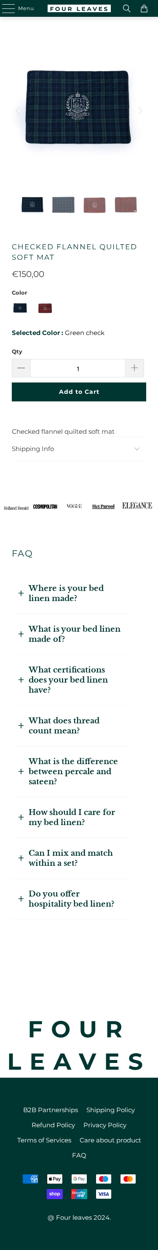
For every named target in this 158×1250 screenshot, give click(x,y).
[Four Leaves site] (79, 8)
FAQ (79, 1155)
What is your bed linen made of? (75, 634)
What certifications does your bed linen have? (68, 680)
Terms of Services (44, 1140)
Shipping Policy (110, 1110)
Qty (17, 351)
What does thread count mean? (64, 726)
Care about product (110, 1140)
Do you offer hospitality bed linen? (71, 899)
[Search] (127, 8)
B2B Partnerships (50, 1110)
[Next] (140, 110)
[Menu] (4, 8)
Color (19, 292)
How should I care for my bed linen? (72, 817)
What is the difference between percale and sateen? (73, 771)
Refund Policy (53, 1125)
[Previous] (18, 110)
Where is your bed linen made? (66, 593)
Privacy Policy (104, 1125)
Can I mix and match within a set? (71, 858)
